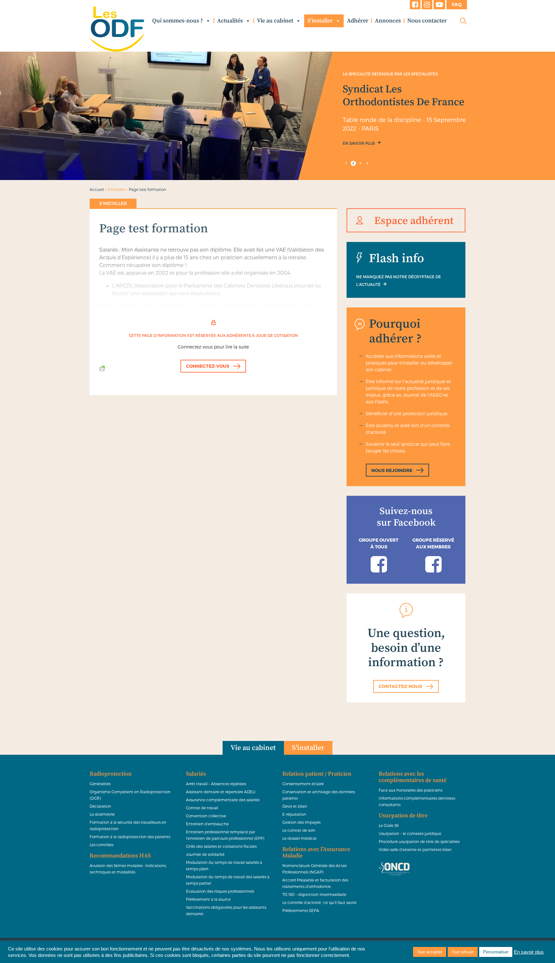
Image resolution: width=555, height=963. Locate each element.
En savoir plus (359, 143)
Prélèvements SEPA (300, 910)
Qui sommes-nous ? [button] (177, 20)
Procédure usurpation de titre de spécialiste (419, 841)
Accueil (97, 189)
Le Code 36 (389, 825)
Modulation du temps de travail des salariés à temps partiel (227, 879)
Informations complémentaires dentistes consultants (417, 801)
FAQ (457, 4)
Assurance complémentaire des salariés (223, 799)
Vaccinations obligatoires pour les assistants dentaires (226, 910)
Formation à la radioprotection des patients (130, 836)
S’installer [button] (320, 20)
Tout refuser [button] (463, 952)
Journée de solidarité (205, 854)
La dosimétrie (102, 814)
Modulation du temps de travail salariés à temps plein (224, 865)
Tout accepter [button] (429, 952)
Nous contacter (427, 20)
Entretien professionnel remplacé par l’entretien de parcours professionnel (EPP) (225, 835)
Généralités (100, 783)
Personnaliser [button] (495, 952)
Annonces (388, 20)
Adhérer (357, 20)
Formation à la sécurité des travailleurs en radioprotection (128, 825)
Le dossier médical (299, 838)
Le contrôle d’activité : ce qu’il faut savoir (319, 902)
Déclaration (100, 806)
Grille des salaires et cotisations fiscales (221, 846)
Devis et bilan (294, 806)
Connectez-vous (207, 366)
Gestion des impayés (301, 822)
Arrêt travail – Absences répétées (216, 783)
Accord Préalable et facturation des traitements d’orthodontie (315, 883)
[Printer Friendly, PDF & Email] (102, 368)
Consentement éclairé (303, 783)
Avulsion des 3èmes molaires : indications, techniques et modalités (128, 868)
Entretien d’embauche (207, 823)
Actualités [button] (230, 20)
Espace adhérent (414, 221)
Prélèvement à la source (208, 899)
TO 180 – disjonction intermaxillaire (314, 894)
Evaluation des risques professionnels (220, 891)
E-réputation (294, 814)
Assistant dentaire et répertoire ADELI (221, 791)
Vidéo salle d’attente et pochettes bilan (415, 849)
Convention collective (206, 815)
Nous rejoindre (391, 470)
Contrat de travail (202, 807)
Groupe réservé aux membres (433, 543)
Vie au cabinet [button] (275, 20)
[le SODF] (117, 29)
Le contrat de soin (298, 830)
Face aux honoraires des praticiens (410, 790)
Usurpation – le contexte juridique (410, 833)
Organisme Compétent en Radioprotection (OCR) (130, 794)
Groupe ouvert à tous (379, 543)
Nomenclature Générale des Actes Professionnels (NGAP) (314, 868)
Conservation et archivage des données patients (318, 794)
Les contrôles (101, 844)
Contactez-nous (400, 686)
